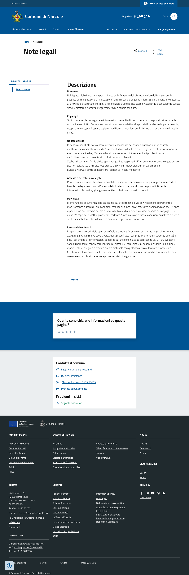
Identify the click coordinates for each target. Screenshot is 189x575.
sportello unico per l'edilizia (66, 531)
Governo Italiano (61, 508)
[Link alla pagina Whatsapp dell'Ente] (158, 493)
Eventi (143, 477)
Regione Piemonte (19, 3)
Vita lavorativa (103, 457)
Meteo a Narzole (61, 526)
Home (26, 41)
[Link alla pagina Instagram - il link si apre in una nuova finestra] (138, 16)
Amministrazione (21, 29)
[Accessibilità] (9, 565)
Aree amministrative (19, 443)
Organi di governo (17, 457)
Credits (63, 563)
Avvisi (143, 453)
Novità (42, 29)
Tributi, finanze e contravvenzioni (112, 448)
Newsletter (145, 497)
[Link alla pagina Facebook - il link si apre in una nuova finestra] (135, 16)
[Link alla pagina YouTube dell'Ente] (152, 493)
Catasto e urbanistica (63, 457)
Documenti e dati (17, 448)
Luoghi (143, 473)
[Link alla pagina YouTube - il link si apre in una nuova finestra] (142, 16)
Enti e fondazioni (17, 453)
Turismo (100, 453)
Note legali (101, 498)
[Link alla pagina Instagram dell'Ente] (147, 493)
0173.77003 (24, 508)
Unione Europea (60, 512)
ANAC (55, 536)
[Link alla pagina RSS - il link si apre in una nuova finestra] (149, 16)
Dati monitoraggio (17, 563)
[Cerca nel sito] (172, 16)
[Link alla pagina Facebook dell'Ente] (142, 493)
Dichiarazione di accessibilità (110, 503)
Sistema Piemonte (62, 503)
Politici (12, 467)
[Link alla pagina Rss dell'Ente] (163, 493)
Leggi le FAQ (102, 511)
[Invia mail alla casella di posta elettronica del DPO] (30, 544)
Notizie (143, 443)
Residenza (112, 29)
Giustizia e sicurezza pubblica (66, 467)
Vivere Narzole (75, 29)
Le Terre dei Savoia (62, 517)
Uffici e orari (14, 522)
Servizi (56, 29)
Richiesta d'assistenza (107, 522)
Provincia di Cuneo (61, 498)
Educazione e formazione (65, 462)
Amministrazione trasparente (110, 507)
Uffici (11, 472)
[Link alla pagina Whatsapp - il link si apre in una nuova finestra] (145, 16)
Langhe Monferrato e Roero (66, 522)
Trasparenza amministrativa (137, 29)
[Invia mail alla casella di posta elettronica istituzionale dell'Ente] (32, 513)
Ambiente (57, 443)
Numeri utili (14, 527)
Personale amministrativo (21, 462)
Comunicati (145, 448)
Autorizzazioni (59, 453)
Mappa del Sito (88, 563)
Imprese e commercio (106, 443)
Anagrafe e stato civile (64, 448)
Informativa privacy (105, 493)
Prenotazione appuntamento (110, 518)
